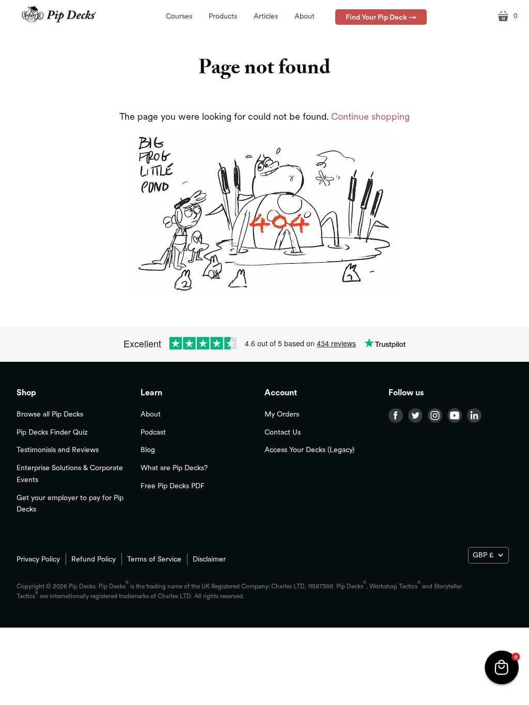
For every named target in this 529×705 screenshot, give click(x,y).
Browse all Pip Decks (50, 414)
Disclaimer (209, 559)
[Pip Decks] (59, 14)
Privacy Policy (38, 559)
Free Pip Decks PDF (173, 486)
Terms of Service (154, 559)
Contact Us (282, 432)
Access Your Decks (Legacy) (309, 449)
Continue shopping (370, 116)
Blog (148, 449)
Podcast (153, 432)
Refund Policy (93, 559)
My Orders (281, 414)
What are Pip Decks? (174, 467)
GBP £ (483, 555)
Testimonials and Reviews (58, 449)
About (151, 414)
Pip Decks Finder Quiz (52, 432)
